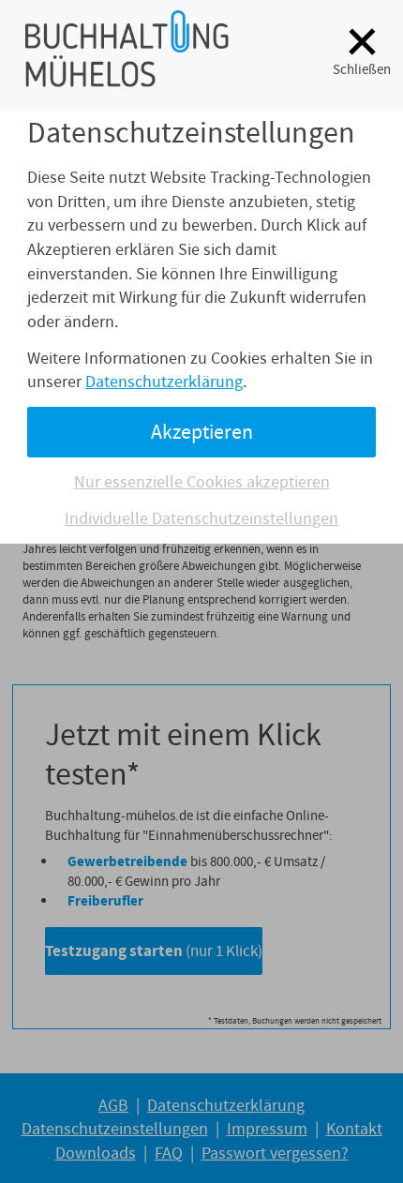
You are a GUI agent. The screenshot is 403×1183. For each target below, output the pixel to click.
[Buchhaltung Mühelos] (127, 75)
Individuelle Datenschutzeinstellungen (201, 518)
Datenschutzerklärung (164, 381)
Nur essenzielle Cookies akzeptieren (202, 482)
